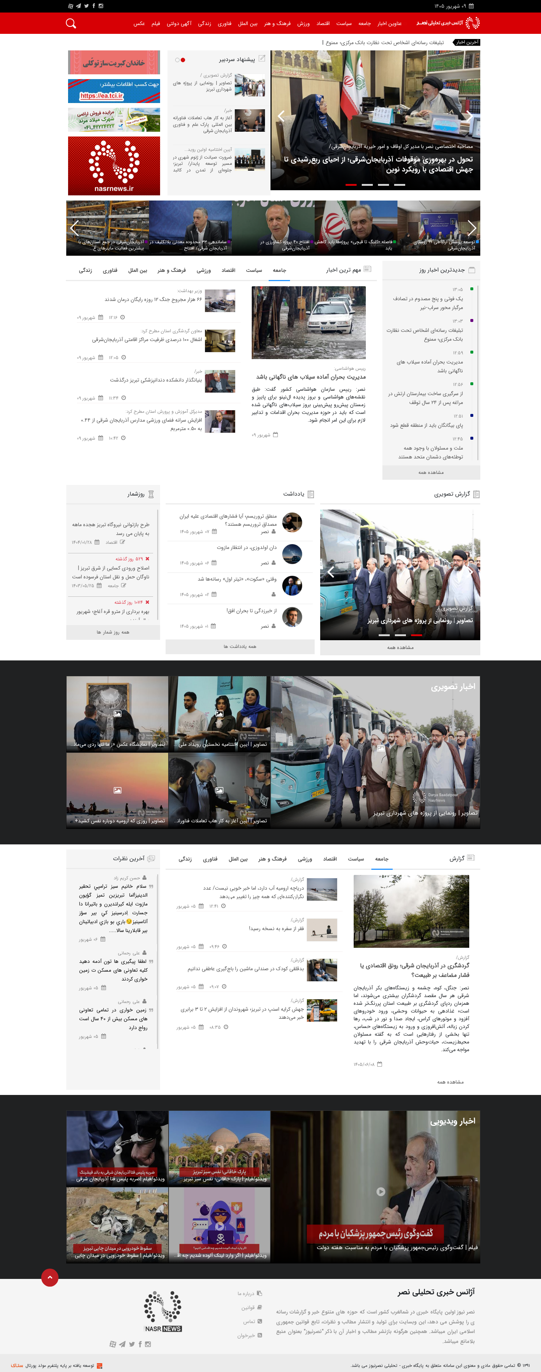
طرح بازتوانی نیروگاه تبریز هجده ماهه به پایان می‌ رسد (110, 529)
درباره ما (247, 1294)
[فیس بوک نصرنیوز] (94, 6)
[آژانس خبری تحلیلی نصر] (448, 23)
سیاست (254, 270)
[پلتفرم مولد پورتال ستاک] (98, 1366)
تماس (250, 1322)
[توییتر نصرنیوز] (87, 6)
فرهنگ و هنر (172, 270)
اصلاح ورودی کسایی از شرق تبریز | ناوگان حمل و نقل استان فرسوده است (110, 572)
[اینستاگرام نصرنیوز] (101, 6)
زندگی (85, 270)
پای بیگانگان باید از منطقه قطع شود (426, 425)
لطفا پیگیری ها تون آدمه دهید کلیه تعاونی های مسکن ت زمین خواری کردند (113, 970)
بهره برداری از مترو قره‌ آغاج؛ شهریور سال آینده (113, 615)
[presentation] (465, 115)
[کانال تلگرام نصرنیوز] (78, 6)
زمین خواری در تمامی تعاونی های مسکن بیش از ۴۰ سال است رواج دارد (113, 1019)
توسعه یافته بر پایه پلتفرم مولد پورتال (59, 1365)
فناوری (110, 270)
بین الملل (137, 270)
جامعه (279, 270)
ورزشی (204, 270)
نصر (265, 532)
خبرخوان (247, 1336)
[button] (400, 185)
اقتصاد (228, 270)
